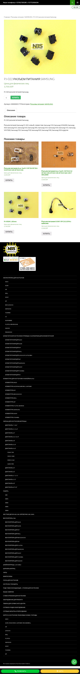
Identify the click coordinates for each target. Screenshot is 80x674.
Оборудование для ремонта (13, 599)
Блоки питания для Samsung (15, 363)
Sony (7, 646)
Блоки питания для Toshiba (14, 371)
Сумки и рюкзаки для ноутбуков (14, 596)
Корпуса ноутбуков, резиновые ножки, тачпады (20, 615)
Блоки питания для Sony (13, 367)
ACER (6, 285)
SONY (7, 297)
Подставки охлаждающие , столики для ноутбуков (21, 588)
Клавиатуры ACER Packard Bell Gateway (18, 386)
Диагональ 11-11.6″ (11, 429)
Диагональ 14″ (10, 440)
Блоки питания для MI (12, 375)
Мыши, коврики (8, 592)
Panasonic (8, 332)
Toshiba (7, 312)
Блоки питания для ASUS (13, 340)
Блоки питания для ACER (13, 343)
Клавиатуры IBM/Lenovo (13, 394)
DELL (6, 293)
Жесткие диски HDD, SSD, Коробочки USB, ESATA (18, 514)
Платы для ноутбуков (10, 580)
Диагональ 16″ (10, 471)
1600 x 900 (10, 464)
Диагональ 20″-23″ (11, 487)
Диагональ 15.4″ (10, 444)
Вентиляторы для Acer (13, 526)
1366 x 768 (10, 452)
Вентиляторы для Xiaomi (13, 561)
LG (6, 316)
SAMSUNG (28, 17)
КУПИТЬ (15, 98)
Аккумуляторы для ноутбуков (13, 278)
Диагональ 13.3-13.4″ (12, 437)
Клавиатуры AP (10, 402)
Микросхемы (7, 576)
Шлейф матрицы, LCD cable (12, 565)
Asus (6, 619)
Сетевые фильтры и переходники (15, 611)
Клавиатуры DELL (11, 398)
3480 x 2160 (10, 460)
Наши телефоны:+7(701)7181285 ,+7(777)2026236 (20, 2)
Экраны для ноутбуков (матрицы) (14, 421)
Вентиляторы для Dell (13, 534)
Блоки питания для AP (13, 359)
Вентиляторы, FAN (9, 518)
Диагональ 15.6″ (10, 448)
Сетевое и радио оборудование (14, 607)
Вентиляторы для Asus (13, 522)
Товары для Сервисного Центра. (14, 603)
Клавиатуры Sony (11, 413)
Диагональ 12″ (10, 433)
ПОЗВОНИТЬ (21, 671)
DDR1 (6, 499)
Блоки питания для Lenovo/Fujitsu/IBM (18, 355)
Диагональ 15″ (10, 468)
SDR (6, 495)
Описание (11, 110)
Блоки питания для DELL (13, 351)
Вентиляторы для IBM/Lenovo (15, 537)
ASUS (6, 281)
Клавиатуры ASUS (11, 382)
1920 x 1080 (10, 456)
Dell (6, 634)
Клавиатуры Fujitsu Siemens (14, 406)
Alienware (8, 320)
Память (5, 491)
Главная (7, 17)
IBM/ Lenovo (9, 305)
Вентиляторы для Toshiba (14, 557)
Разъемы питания (17, 17)
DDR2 (6, 502)
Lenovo (7, 630)
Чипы (5, 572)
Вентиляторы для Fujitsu (14, 545)
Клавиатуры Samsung (12, 409)
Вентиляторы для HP (12, 530)
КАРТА (60, 671)
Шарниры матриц (9, 568)
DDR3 (6, 506)
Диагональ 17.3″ (10, 479)
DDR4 (6, 510)
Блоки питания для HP (13, 347)
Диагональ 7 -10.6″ (11, 425)
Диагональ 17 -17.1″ (11, 475)
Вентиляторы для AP (12, 541)
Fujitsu (7, 638)
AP (6, 301)
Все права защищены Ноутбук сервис (14, 663)
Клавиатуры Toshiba (12, 417)
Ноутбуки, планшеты (10, 584)
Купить (9, 180)
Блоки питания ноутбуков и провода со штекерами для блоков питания (28, 336)
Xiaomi (7, 328)
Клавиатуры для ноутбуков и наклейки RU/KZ (18, 378)
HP (6, 289)
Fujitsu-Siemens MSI (11, 324)
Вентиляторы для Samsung (14, 549)
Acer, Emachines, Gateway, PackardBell (18, 623)
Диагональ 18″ (10, 483)
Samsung (8, 309)
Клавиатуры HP (10, 390)
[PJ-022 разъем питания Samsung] (40, 47)
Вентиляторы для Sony (13, 553)
